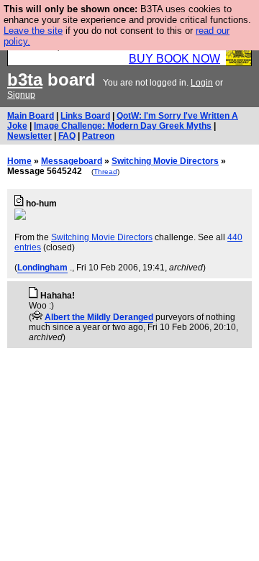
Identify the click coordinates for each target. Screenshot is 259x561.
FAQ (67, 136)
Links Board (85, 116)
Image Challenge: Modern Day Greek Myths (123, 126)
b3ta (24, 79)
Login (202, 83)
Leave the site (33, 30)
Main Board (30, 116)
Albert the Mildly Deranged (99, 317)
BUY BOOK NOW (174, 59)
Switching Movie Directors (165, 161)
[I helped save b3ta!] (37, 317)
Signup (21, 95)
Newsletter (29, 136)
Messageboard (71, 161)
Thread (105, 171)
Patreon (98, 136)
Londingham (42, 268)
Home (19, 161)
